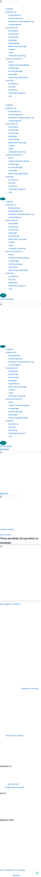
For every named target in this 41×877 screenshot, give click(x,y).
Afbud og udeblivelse (18, 77)
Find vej (11, 86)
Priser (10, 62)
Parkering (12, 90)
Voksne (11, 49)
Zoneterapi (13, 37)
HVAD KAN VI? (12, 27)
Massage (12, 40)
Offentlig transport (17, 93)
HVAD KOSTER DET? (14, 59)
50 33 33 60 (6, 446)
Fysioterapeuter (15, 18)
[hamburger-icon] (2, 199)
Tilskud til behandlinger (19, 65)
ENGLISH (4, 493)
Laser (10, 52)
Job (10, 96)
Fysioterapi (13, 34)
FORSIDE (9, 9)
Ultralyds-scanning (14, 735)
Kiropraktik (13, 31)
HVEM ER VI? (11, 12)
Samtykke (13, 74)
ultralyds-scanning (29, 688)
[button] (20, 102)
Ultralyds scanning (16, 55)
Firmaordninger (15, 71)
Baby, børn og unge (17, 46)
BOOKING (4, 449)
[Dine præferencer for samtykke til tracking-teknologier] (37, 873)
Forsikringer (13, 68)
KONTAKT (10, 80)
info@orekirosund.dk (14, 787)
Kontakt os (13, 83)
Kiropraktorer (14, 15)
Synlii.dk (16, 875)
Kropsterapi (13, 43)
